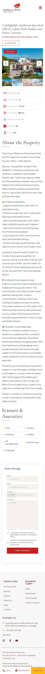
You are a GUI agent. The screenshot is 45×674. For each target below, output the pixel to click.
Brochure (11, 43)
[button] (40, 8)
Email (9, 483)
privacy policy (14, 545)
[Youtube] (17, 640)
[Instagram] (3, 640)
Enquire (38, 670)
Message (10, 499)
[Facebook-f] (10, 640)
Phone (9, 491)
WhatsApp (24, 670)
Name (9, 475)
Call (8, 670)
